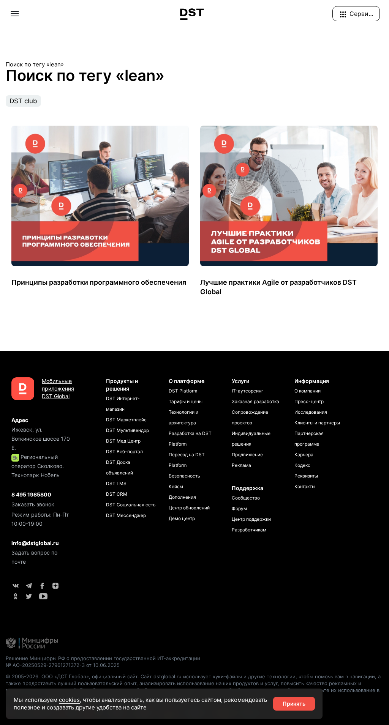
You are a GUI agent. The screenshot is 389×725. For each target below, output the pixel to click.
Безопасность (184, 476)
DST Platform (183, 391)
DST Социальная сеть (131, 505)
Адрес (19, 420)
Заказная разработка (255, 401)
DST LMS (116, 483)
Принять (294, 703)
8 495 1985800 (31, 494)
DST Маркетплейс (126, 419)
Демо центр (182, 518)
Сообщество (246, 498)
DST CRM (116, 494)
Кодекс (302, 465)
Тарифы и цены (185, 401)
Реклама (241, 465)
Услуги (240, 381)
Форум (239, 508)
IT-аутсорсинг (248, 391)
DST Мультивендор (127, 430)
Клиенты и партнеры (317, 423)
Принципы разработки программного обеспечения (98, 282)
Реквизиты (306, 476)
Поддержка (247, 488)
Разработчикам (249, 530)
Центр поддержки (251, 519)
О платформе (186, 381)
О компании (307, 391)
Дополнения (182, 497)
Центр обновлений (189, 508)
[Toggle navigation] (15, 13)
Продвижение (247, 454)
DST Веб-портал (124, 451)
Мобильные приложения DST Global (57, 388)
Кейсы (176, 486)
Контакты (304, 486)
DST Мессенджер (126, 515)
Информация (311, 381)
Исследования (310, 412)
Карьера (303, 454)
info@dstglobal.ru (35, 543)
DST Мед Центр (123, 441)
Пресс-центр (309, 401)
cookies (69, 699)
